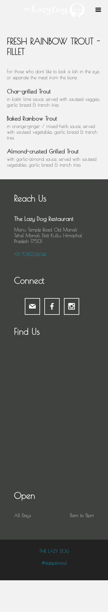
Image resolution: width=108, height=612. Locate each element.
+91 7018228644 (30, 254)
